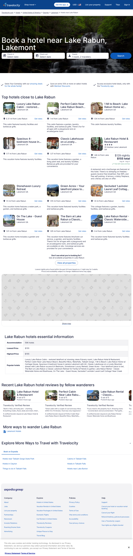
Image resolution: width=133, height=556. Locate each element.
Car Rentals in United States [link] (47, 519)
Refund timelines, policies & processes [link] (115, 517)
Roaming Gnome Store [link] (12, 527)
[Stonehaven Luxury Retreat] (23, 197)
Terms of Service (28, 553)
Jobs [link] (6, 506)
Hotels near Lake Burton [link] (77, 468)
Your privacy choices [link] (76, 523)
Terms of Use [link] (74, 511)
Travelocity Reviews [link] (44, 523)
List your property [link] (10, 511)
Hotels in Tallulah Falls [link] (76, 464)
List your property (93, 5)
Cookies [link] (72, 506)
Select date (12, 57)
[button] (66, 443)
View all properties (66, 263)
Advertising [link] (8, 531)
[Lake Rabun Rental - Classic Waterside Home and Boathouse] (110, 232)
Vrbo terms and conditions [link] (78, 515)
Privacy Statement (12, 553)
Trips (118, 5)
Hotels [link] (18, 13)
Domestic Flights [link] (43, 515)
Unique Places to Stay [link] (45, 531)
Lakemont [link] (54, 13)
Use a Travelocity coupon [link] (111, 521)
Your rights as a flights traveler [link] (112, 525)
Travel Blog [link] (41, 536)
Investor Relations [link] (10, 523)
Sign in (127, 5)
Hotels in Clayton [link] (10, 464)
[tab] (11, 451)
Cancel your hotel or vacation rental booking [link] (115, 507)
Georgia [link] (46, 13)
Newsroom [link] (8, 519)
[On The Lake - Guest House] (23, 232)
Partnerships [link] (8, 515)
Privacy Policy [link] (74, 502)
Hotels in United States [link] (45, 502)
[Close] (129, 547)
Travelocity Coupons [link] (44, 527)
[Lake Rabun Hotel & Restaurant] (110, 158)
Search (120, 55)
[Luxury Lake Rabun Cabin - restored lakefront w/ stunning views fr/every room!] (23, 117)
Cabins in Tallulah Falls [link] (76, 459)
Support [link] (104, 502)
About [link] (6, 502)
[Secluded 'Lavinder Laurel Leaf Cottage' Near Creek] (110, 197)
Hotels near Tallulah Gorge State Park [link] (18, 459)
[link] (18, 431)
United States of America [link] (32, 13)
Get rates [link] (38, 119)
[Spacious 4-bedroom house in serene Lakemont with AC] (23, 158)
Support (108, 5)
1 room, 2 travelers (81, 57)
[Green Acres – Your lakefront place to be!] (66, 197)
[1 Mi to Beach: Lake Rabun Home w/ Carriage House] (110, 117)
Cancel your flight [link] (108, 513)
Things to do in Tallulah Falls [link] (14, 468)
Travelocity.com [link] (7, 13)
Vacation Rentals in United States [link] (49, 506)
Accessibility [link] (73, 519)
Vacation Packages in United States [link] (50, 511)
